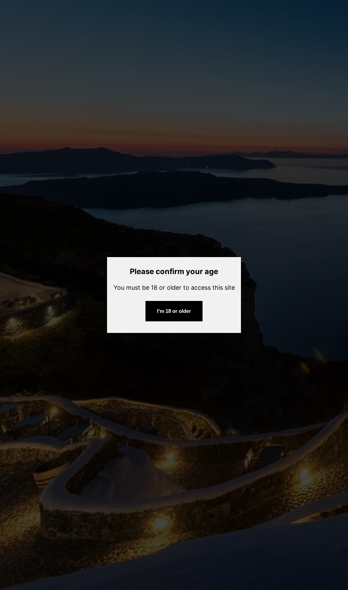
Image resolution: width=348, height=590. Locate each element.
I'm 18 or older (174, 311)
